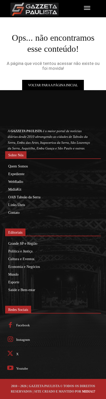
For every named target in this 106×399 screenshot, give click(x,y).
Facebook (23, 325)
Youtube (22, 368)
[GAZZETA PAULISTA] (37, 9)
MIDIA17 (88, 391)
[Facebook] (10, 325)
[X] (10, 354)
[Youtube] (10, 368)
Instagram (23, 340)
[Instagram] (10, 340)
